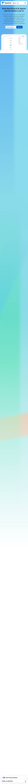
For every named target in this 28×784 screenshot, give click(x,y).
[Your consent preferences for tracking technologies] (25, 781)
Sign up (19, 27)
